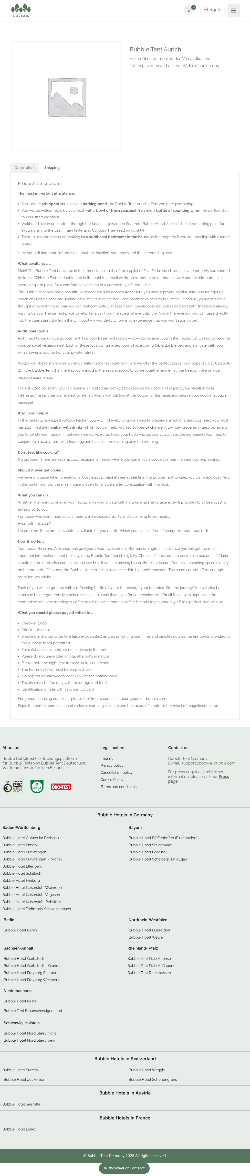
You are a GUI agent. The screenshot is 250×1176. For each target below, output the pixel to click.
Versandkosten (195, 58)
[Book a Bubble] (21, 11)
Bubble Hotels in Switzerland (125, 1058)
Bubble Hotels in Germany (125, 814)
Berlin (9, 919)
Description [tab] (25, 167)
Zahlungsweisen (144, 65)
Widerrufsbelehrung (201, 65)
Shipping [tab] (52, 167)
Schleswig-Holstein (22, 1022)
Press (224, 776)
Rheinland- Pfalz (142, 948)
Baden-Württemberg (21, 827)
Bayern (135, 827)
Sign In (214, 9)
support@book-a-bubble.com (208, 763)
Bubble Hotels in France (125, 1117)
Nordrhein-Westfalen (148, 919)
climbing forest (145, 516)
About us (10, 747)
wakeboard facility (106, 516)
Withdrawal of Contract (124, 1168)
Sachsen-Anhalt (18, 948)
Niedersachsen (18, 990)
